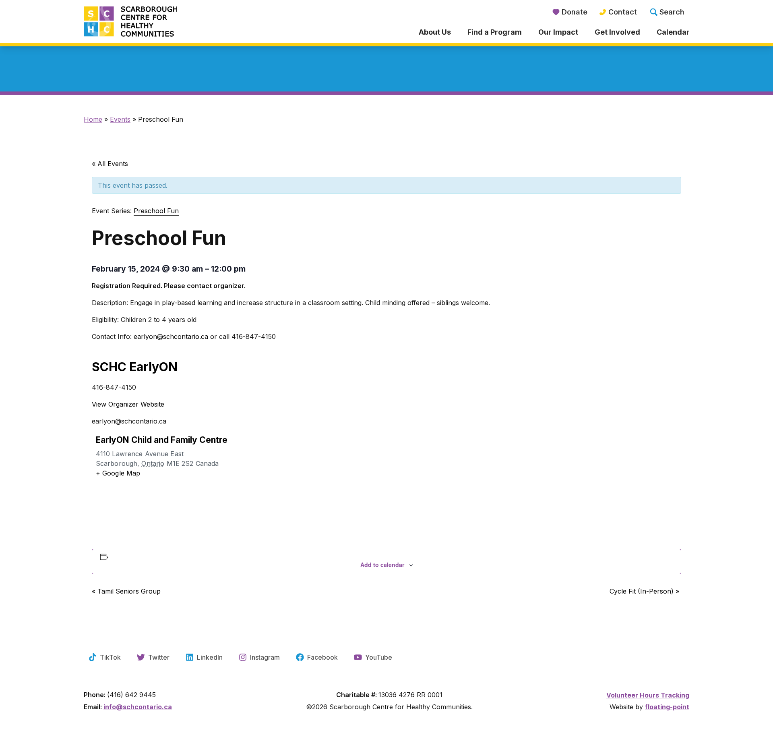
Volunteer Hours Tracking (647, 695)
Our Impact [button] (558, 32)
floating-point (667, 707)
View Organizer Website (128, 404)
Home (93, 119)
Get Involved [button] (617, 32)
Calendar (673, 32)
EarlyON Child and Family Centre (161, 440)
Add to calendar (382, 565)
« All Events (110, 164)
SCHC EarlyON (135, 366)
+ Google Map (118, 473)
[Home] (159, 22)
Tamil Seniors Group (126, 591)
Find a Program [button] (494, 32)
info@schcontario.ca (137, 707)
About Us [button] (435, 32)
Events (120, 119)
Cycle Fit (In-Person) (644, 591)
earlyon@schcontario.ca (172, 336)
